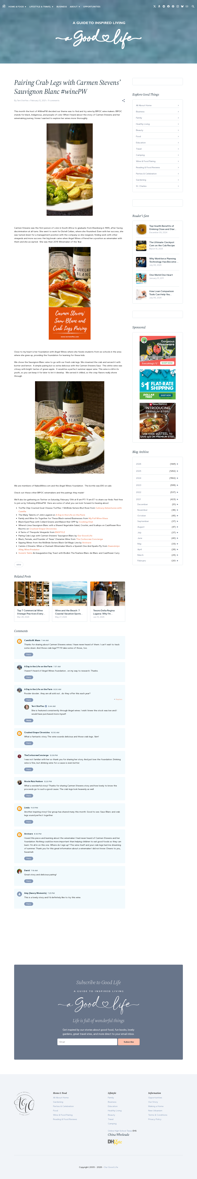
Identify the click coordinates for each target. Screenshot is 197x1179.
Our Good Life (84, 535)
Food (138, 136)
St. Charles (141, 186)
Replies (119, 699)
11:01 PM (34, 808)
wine (18, 564)
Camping (140, 155)
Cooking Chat (86, 522)
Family (139, 117)
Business (62, 6)
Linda (27, 807)
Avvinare (86, 542)
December (142, 504)
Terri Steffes (37, 706)
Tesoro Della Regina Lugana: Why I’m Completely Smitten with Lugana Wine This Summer (107, 612)
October (141, 515)
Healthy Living (143, 124)
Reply (28, 654)
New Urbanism (155, 1110)
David (27, 870)
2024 (138, 478)
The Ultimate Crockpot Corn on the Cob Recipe (162, 244)
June (139, 538)
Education (141, 142)
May (139, 543)
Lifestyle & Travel (40, 6)
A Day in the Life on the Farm (70, 515)
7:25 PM (51, 893)
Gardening (141, 180)
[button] (123, 100)
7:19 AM (34, 870)
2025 (138, 471)
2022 (138, 492)
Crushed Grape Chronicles (43, 528)
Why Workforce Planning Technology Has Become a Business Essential (163, 260)
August (141, 527)
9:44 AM (52, 706)
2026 (138, 464)
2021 (138, 499)
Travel (139, 149)
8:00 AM (57, 689)
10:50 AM (55, 732)
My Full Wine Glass (98, 518)
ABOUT (74, 6)
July (139, 532)
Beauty (139, 130)
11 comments (53, 100)
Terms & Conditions (157, 1115)
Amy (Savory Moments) (35, 893)
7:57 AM (57, 666)
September (143, 521)
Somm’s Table (25, 553)
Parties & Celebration (146, 173)
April (139, 549)
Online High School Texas (120, 1130)
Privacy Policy (154, 1119)
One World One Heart (161, 274)
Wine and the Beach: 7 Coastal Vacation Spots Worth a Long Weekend (68, 612)
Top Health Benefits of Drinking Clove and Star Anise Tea (162, 227)
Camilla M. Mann (32, 640)
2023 (138, 485)
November (142, 510)
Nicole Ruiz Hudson (33, 781)
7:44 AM (45, 640)
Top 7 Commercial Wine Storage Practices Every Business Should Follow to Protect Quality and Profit (31, 612)
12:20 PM (48, 781)
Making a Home (156, 1106)
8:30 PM (37, 834)
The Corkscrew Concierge (89, 539)
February (141, 560)
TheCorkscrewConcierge (36, 755)
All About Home (144, 105)
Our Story (153, 1102)
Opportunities (91, 6)
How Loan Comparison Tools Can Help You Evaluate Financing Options (164, 293)
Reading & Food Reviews (148, 167)
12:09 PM (54, 755)
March (140, 555)
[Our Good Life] (98, 35)
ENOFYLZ (60, 532)
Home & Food (16, 6)
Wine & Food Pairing (145, 161)
